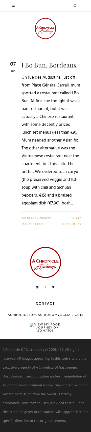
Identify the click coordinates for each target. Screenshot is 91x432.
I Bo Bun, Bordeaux (49, 65)
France (26, 224)
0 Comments (72, 224)
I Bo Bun (41, 224)
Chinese (45, 218)
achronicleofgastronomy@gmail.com (45, 314)
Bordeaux (28, 218)
